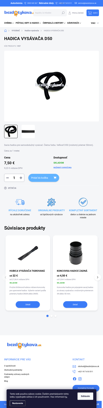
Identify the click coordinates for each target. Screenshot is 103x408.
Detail (27, 304)
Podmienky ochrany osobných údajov (16, 375)
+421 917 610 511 (85, 371)
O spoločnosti (10, 366)
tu (66, 397)
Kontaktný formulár (86, 388)
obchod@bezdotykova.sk (88, 366)
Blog (6, 381)
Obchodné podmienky (13, 370)
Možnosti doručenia (62, 167)
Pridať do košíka (39, 177)
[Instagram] (80, 378)
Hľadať (63, 13)
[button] (47, 316)
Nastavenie (17, 403)
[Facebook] (75, 378)
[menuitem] (9, 23)
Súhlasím (85, 396)
